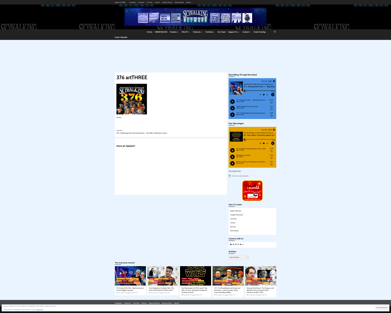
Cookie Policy (39, 309)
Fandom (173, 32)
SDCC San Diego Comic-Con (157, 283)
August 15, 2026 (163, 293)
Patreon (157, 2)
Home (149, 32)
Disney (136, 278)
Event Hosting (259, 32)
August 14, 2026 (195, 295)
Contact (245, 32)
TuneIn (232, 223)
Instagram (132, 2)
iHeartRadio (234, 231)
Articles (152, 278)
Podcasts (197, 32)
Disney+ (119, 281)
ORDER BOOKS (161, 32)
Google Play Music (236, 215)
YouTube (149, 2)
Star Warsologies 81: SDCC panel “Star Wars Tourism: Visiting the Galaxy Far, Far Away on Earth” (194, 290)
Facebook (141, 2)
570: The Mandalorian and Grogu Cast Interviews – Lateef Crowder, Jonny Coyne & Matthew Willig (227, 290)
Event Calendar (121, 37)
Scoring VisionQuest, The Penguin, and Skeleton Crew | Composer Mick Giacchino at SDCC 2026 (260, 290)
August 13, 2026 (228, 295)
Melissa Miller (186, 295)
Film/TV (185, 32)
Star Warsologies (186, 283)
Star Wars (137, 283)
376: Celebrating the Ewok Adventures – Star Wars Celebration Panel (141, 132)
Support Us (233, 32)
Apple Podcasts (167, 2)
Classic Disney (121, 278)
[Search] (275, 32)
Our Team (221, 32)
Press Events (158, 281)
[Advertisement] (195, 55)
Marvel (130, 281)
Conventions (129, 278)
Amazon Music (179, 2)
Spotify (188, 2)
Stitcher (233, 227)
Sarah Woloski (121, 293)
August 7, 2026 (261, 295)
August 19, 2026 (131, 293)
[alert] (252, 176)
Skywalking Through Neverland (125, 283)
